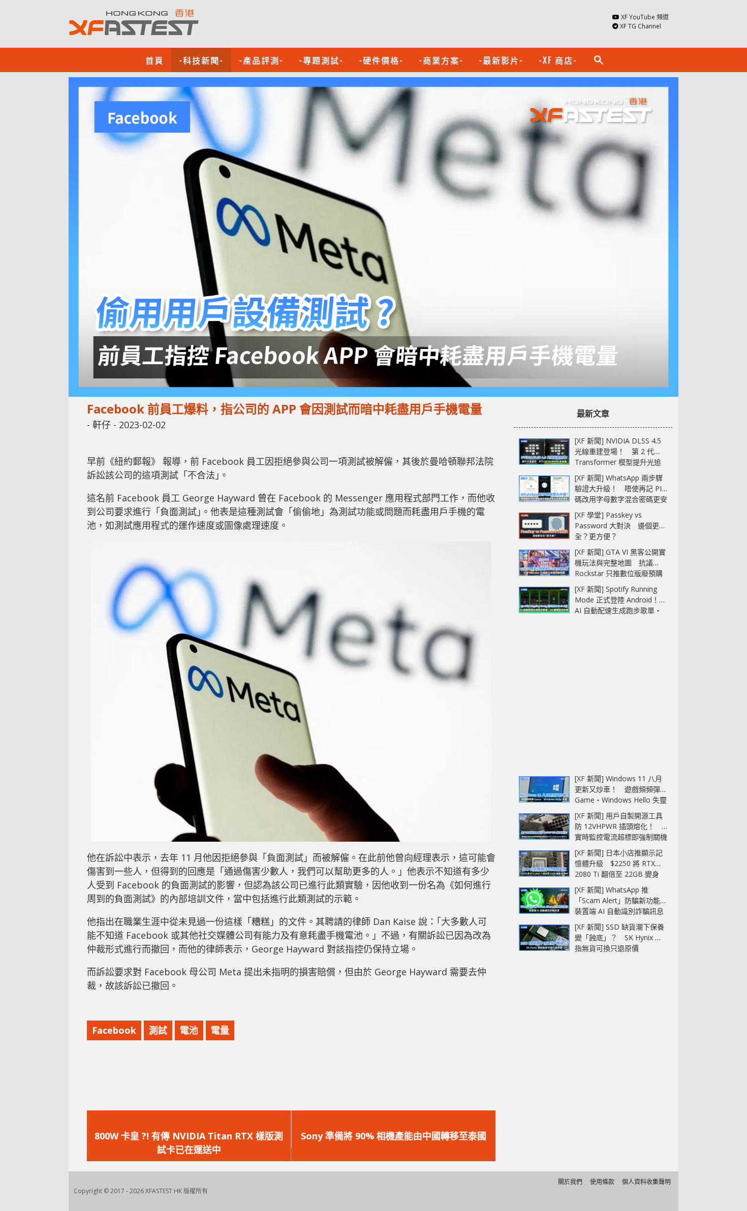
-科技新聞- (201, 60)
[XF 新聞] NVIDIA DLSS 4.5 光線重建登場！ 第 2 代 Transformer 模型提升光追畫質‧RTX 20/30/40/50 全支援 (618, 462)
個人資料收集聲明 (646, 1181)
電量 (220, 1030)
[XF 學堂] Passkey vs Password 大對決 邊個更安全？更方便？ (620, 525)
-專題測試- (321, 60)
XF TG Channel (640, 26)
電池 (189, 1030)
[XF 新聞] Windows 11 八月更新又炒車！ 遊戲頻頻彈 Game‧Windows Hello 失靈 (621, 789)
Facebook (114, 1030)
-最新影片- (501, 60)
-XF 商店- (558, 60)
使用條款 (602, 1181)
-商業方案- (441, 60)
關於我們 (570, 1181)
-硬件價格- (381, 60)
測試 (158, 1030)
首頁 (154, 60)
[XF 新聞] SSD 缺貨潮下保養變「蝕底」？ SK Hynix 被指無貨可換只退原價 (619, 937)
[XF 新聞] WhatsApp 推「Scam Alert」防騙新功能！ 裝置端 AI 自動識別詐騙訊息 (624, 900)
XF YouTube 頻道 (645, 17)
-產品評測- (261, 60)
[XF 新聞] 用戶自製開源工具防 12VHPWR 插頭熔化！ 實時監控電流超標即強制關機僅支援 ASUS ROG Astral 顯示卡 (621, 837)
